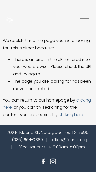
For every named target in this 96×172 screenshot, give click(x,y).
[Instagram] (53, 161)
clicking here (71, 115)
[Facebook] (43, 161)
